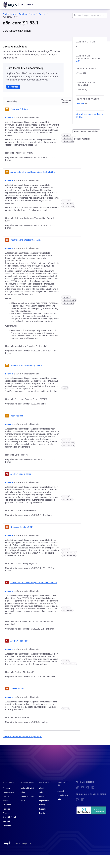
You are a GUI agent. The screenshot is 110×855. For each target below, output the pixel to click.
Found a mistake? (82, 139)
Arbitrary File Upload (19, 641)
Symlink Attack (17, 689)
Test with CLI (8, 821)
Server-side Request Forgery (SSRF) (26, 365)
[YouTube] (82, 788)
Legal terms (44, 801)
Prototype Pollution (19, 109)
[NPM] (82, 800)
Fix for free (13, 87)
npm (33, 14)
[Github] (77, 800)
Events (42, 813)
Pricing (5, 813)
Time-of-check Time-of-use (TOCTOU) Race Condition (33, 582)
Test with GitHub (9, 817)
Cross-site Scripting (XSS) (21, 527)
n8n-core (42, 14)
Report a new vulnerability (86, 131)
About (41, 788)
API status (7, 825)
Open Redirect (16, 416)
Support (60, 791)
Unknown (80, 104)
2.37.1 (79, 61)
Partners (6, 788)
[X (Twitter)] (77, 788)
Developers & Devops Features (8, 796)
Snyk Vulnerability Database (15, 14)
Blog (23, 792)
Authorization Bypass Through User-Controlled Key (33, 172)
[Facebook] (87, 788)
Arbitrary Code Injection (20, 474)
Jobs (41, 792)
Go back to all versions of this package (22, 736)
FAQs (23, 801)
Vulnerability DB (27, 788)
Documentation (27, 796)
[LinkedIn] (93, 788)
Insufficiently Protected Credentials (25, 240)
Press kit (42, 809)
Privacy (42, 805)
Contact (42, 796)
